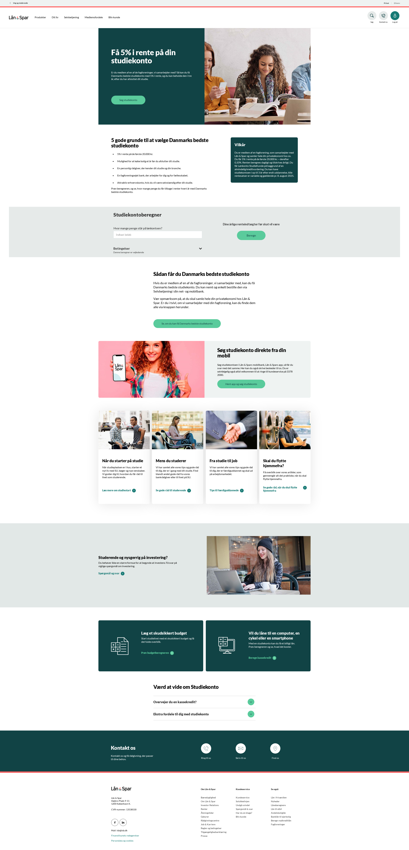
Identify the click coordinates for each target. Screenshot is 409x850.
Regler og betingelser (211, 828)
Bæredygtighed (208, 797)
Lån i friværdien (279, 797)
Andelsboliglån (278, 812)
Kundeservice (242, 797)
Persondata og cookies (122, 840)
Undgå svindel (243, 805)
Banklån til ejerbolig (281, 816)
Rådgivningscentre (210, 820)
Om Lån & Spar (208, 801)
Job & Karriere (208, 824)
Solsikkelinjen (242, 801)
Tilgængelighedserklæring (213, 832)
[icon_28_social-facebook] (114, 822)
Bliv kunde (241, 816)
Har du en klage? (244, 812)
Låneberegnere (278, 805)
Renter (204, 809)
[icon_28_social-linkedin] (123, 822)
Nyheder (275, 801)
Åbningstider (207, 812)
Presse (204, 835)
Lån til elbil (276, 809)
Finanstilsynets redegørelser (125, 835)
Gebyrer (205, 816)
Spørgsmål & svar (244, 809)
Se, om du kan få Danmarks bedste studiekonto (187, 323)
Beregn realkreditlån (281, 820)
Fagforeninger (278, 824)
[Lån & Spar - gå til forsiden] (19, 17)
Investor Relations (210, 805)
